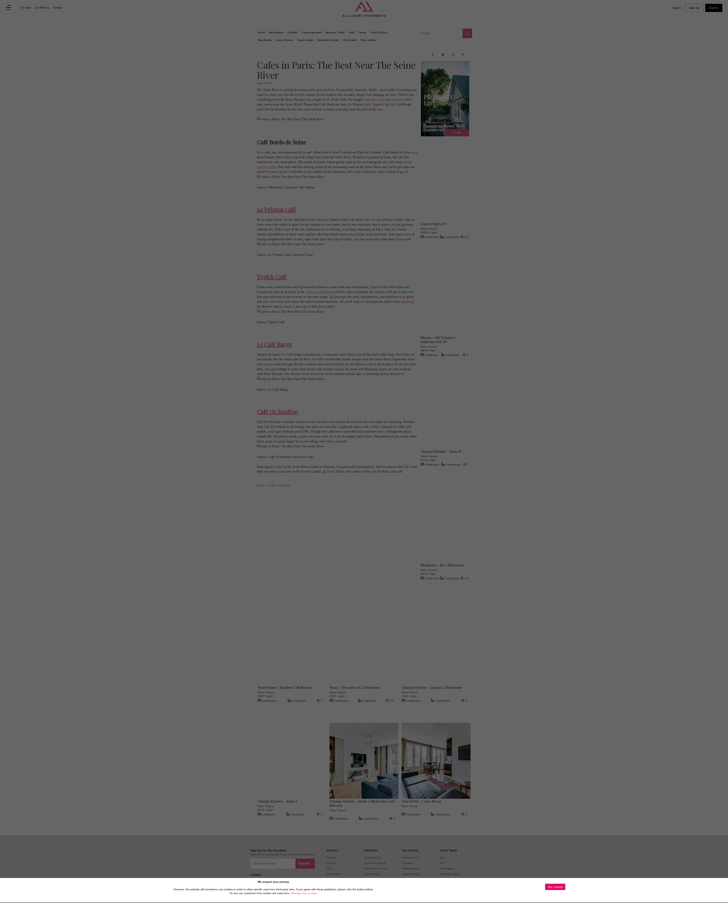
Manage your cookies (304, 893)
